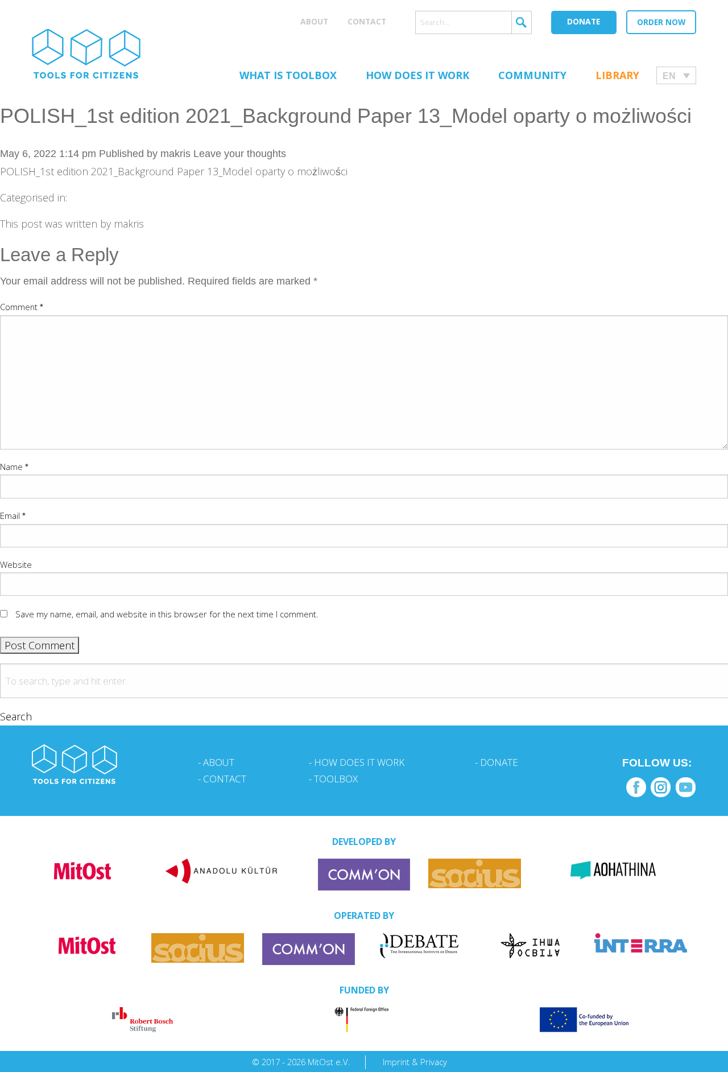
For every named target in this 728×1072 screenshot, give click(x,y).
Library (617, 75)
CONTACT (367, 21)
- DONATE (496, 762)
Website (16, 564)
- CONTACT (222, 778)
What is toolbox (288, 75)
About (314, 21)
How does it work (417, 75)
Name (14, 466)
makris (175, 153)
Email (13, 515)
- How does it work (356, 762)
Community (532, 75)
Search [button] (16, 716)
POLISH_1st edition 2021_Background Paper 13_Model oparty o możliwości (346, 115)
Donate (583, 21)
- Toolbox (333, 778)
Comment (21, 306)
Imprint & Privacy (415, 1061)
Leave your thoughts (239, 153)
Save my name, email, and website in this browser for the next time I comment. (166, 614)
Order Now (661, 22)
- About (216, 762)
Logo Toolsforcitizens (86, 54)
